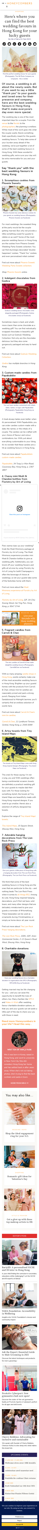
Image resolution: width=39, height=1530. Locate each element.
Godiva (5, 363)
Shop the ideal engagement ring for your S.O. (20, 1135)
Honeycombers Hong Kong (19, 3)
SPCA (31, 999)
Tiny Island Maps (9, 825)
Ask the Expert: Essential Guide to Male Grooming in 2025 (18, 1353)
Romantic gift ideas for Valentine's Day (19, 1178)
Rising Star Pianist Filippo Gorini (19, 1493)
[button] (6, 7)
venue (4, 123)
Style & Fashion (19, 1216)
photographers (8, 126)
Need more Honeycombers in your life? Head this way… (19, 1023)
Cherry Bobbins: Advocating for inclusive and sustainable (18, 1438)
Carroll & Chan (8, 721)
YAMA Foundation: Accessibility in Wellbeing (18, 1312)
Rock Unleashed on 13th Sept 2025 (20, 1486)
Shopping (19, 12)
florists (16, 123)
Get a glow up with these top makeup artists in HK (19, 1221)
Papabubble (7, 463)
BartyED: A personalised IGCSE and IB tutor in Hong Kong (18, 1269)
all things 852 (23, 894)
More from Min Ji (19, 1083)
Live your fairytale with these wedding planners (28, 619)
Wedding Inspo (28, 613)
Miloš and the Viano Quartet (17, 1501)
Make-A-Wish (12, 1002)
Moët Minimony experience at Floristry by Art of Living (19, 590)
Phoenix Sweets (14, 272)
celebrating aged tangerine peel (19, 1470)
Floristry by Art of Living (12, 600)
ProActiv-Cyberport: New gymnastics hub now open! (16, 1394)
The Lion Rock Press (11, 936)
